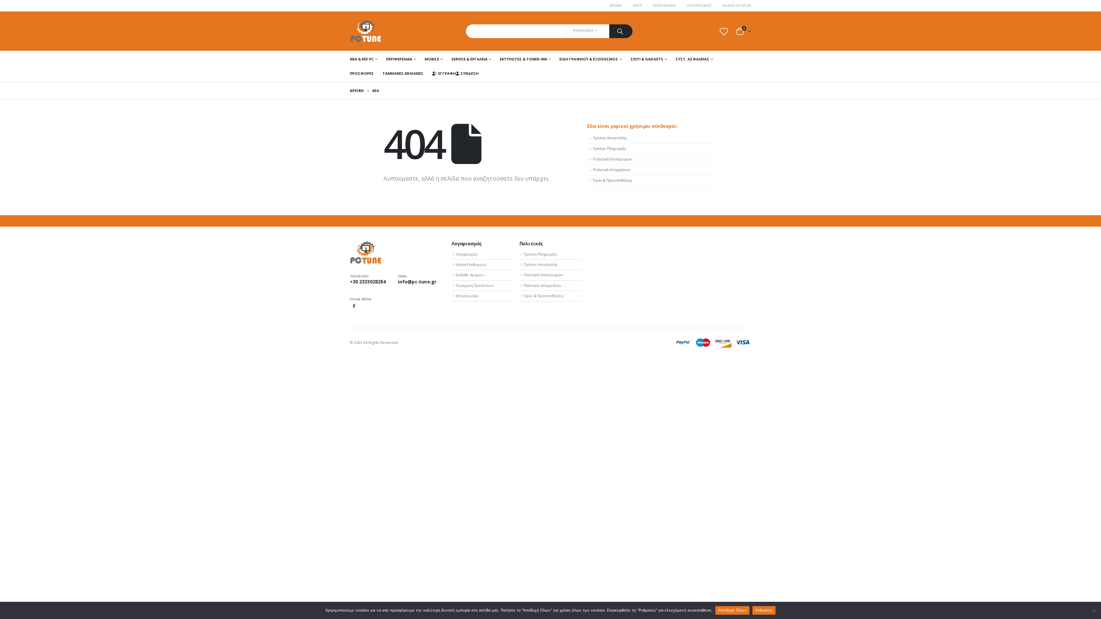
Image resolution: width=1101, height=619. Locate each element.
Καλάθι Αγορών (737, 5)
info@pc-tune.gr (417, 282)
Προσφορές (362, 73)
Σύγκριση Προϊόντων (475, 285)
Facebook (354, 306)
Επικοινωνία (467, 295)
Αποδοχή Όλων (732, 610)
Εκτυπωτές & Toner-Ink (523, 59)
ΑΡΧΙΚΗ (616, 5)
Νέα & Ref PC (362, 59)
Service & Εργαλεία (469, 59)
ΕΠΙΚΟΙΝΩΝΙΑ (664, 5)
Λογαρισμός (466, 254)
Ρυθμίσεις (764, 610)
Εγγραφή (447, 73)
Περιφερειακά (399, 59)
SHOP (637, 5)
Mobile (432, 59)
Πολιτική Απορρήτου (611, 169)
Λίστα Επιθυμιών (471, 264)
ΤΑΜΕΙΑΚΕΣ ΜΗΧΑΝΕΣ (402, 73)
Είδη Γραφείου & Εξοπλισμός (588, 59)
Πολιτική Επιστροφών (612, 159)
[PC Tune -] (366, 31)
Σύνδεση (469, 73)
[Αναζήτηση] (621, 31)
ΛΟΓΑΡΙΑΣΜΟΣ (699, 5)
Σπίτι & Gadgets (646, 59)
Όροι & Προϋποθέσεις (612, 180)
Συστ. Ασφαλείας (692, 59)
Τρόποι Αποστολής (610, 138)
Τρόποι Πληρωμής (609, 148)
